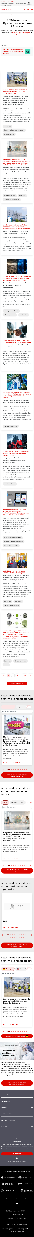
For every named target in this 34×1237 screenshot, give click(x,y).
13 (12, 937)
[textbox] (17, 711)
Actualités (5, 1095)
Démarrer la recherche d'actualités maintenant (17, 1083)
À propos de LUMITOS (16, 1214)
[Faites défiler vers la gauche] (27, 706)
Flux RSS (4, 1126)
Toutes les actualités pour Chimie (17, 871)
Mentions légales (7, 1229)
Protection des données (17, 1231)
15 (16, 937)
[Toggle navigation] (32, 10)
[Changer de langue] (27, 10)
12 (10, 937)
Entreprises (5, 1101)
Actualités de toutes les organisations (17, 945)
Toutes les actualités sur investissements (17, 775)
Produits (4, 1107)
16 (17, 937)
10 (26, 769)
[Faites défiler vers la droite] (30, 706)
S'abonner (17, 1154)
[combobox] (17, 711)
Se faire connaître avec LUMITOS (16, 1211)
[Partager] (24, 10)
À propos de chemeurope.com (17, 1218)
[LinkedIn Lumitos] (17, 1204)
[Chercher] (21, 10)
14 (14, 937)
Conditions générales (22, 1229)
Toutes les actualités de (15, 1036)
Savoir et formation (8, 1120)
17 (19, 937)
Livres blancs (6, 1114)
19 (23, 937)
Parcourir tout (17, 684)
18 (21, 937)
